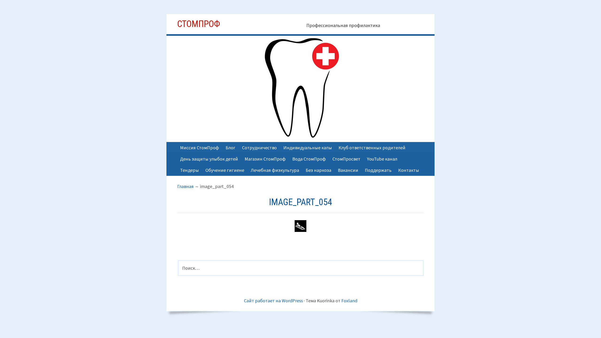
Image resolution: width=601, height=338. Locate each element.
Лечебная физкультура (275, 170)
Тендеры (189, 170)
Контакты (408, 170)
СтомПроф (198, 24)
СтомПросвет (346, 159)
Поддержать (378, 170)
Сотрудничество (259, 147)
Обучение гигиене (224, 170)
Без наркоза (318, 170)
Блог (230, 147)
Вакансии (348, 170)
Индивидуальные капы (307, 147)
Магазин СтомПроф (265, 159)
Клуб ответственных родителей (372, 147)
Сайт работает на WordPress (273, 300)
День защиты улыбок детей (209, 159)
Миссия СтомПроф (199, 147)
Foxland (349, 300)
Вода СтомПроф (309, 159)
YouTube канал (382, 159)
